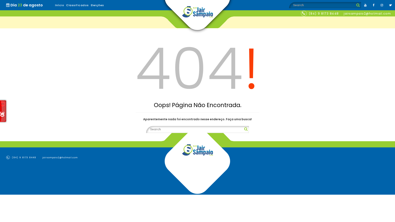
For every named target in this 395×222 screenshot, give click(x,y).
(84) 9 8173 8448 (324, 14)
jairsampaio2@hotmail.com (367, 14)
